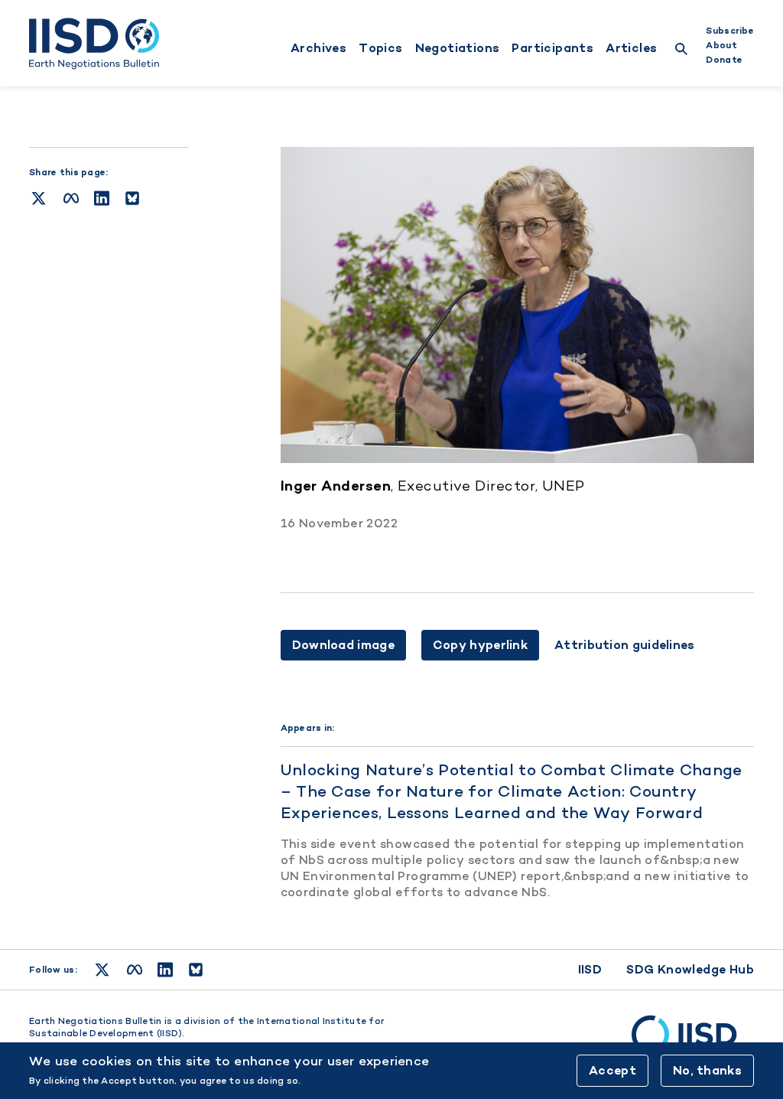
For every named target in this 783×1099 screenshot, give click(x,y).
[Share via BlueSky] (132, 198)
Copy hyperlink (480, 645)
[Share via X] (38, 198)
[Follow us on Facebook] (134, 969)
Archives (318, 48)
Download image (343, 645)
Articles (631, 48)
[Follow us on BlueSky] (195, 969)
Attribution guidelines (624, 645)
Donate (724, 60)
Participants (552, 48)
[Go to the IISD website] (693, 1041)
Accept (612, 1070)
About (721, 45)
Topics (380, 48)
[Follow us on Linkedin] (165, 969)
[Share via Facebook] (71, 198)
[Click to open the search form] (681, 51)
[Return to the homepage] (94, 43)
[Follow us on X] (102, 969)
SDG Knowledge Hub (690, 969)
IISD (590, 969)
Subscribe (730, 30)
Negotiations (457, 48)
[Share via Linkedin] (101, 198)
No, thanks (707, 1070)
